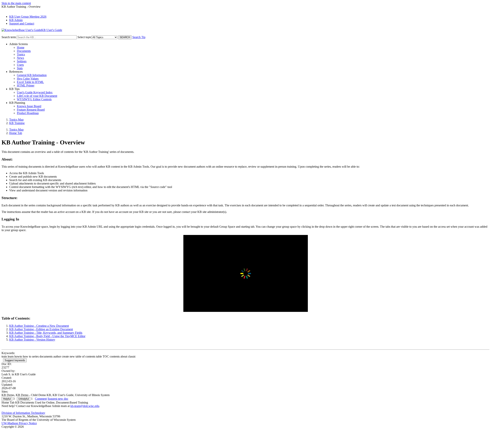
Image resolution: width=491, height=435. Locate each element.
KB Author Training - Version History (32, 339)
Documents (24, 51)
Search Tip (138, 37)
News (20, 57)
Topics (21, 54)
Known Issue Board (29, 106)
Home (20, 47)
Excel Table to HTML (30, 82)
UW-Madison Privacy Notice (19, 423)
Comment (41, 398)
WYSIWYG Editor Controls (34, 99)
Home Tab (15, 133)
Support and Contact (21, 23)
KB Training (17, 123)
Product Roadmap (28, 113)
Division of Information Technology (23, 412)
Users (20, 64)
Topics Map (16, 119)
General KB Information (32, 75)
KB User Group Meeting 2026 (27, 16)
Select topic (84, 37)
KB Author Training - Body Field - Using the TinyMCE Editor (47, 336)
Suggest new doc (58, 398)
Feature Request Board (31, 109)
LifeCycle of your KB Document (37, 95)
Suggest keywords (15, 360)
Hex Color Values (28, 78)
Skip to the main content (16, 3)
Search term (9, 37)
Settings (21, 61)
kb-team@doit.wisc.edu (84, 406)
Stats (20, 68)
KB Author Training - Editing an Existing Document (41, 329)
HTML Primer (25, 85)
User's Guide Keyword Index (35, 92)
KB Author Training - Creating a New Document (39, 325)
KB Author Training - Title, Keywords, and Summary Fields (45, 332)
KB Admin (16, 20)
